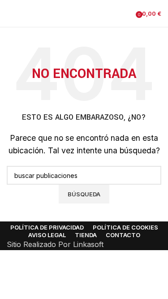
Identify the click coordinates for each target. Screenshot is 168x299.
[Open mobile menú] (10, 13)
